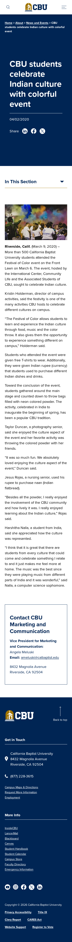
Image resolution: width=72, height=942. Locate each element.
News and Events (37, 23)
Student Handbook (16, 849)
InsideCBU (11, 828)
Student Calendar (15, 854)
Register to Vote (42, 927)
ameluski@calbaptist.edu (40, 657)
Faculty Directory (15, 864)
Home (8, 23)
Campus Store (13, 859)
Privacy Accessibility (18, 912)
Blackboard (12, 838)
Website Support (15, 927)
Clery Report (13, 920)
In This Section (21, 182)
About (19, 23)
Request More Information (21, 792)
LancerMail (11, 833)
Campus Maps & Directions (21, 787)
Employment (12, 797)
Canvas (9, 843)
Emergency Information (19, 869)
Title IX (42, 912)
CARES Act (34, 920)
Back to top (60, 720)
